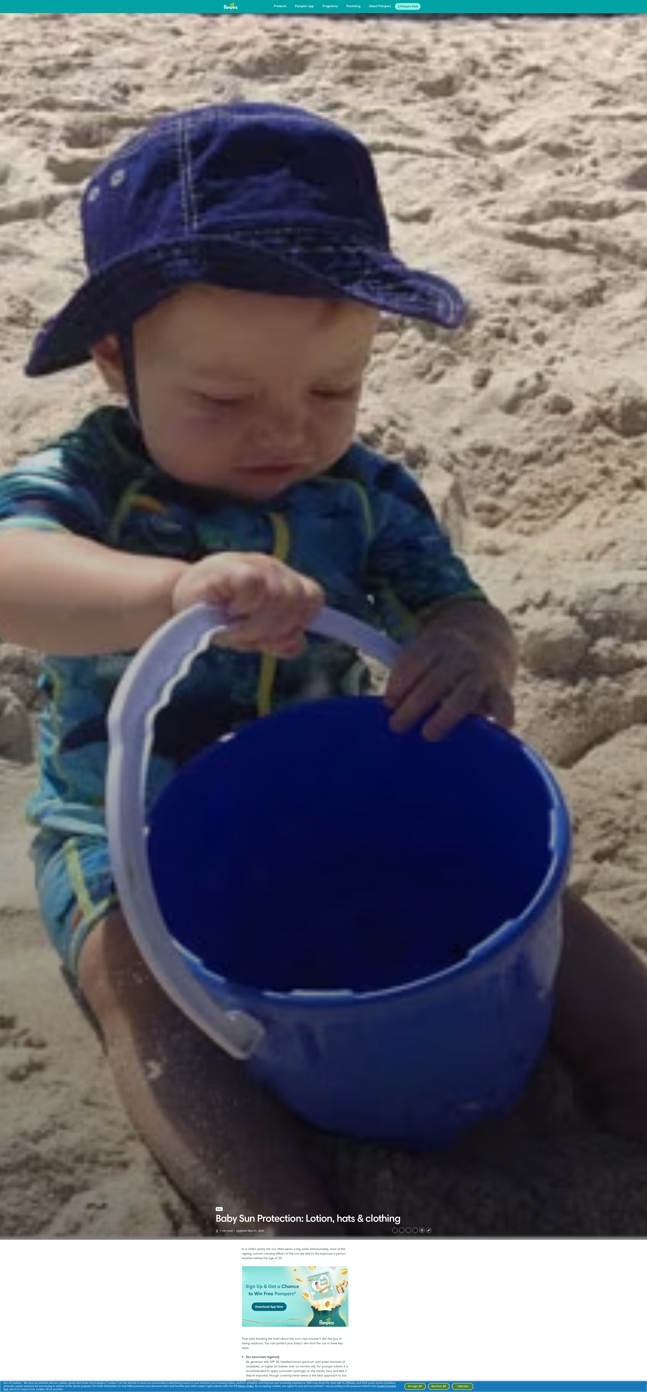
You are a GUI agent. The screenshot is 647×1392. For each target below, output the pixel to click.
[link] (295, 1296)
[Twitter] (395, 1230)
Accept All (415, 1386)
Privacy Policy (246, 1386)
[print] (422, 1230)
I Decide (462, 1386)
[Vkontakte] (415, 1230)
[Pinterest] (408, 1230)
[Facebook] (401, 1230)
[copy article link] (428, 1230)
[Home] (231, 6)
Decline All (439, 1386)
